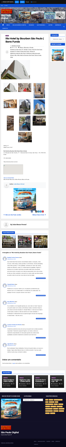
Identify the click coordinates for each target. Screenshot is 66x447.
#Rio (15, 55)
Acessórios (60, 404)
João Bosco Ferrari (16, 45)
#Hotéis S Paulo (28, 49)
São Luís (22, 241)
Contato (6, 5)
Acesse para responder (40, 278)
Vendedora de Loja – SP (56, 380)
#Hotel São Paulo (24, 51)
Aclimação (47, 406)
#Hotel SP (32, 51)
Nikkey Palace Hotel (38, 215)
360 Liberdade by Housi (58, 399)
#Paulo (12, 55)
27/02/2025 (55, 383)
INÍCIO (8, 25)
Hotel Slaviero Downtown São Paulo (8, 241)
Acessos (56, 404)
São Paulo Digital (10, 432)
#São (11, 57)
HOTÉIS (50, 25)
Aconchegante (59, 406)
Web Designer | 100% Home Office (8, 381)
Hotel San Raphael (38, 240)
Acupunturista (61, 408)
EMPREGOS (58, 25)
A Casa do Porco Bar (49, 404)
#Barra (21, 47)
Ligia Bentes (10, 343)
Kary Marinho (10, 301)
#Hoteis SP (13, 51)
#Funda (31, 47)
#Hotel (18, 51)
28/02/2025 (39, 383)
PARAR (22, 1)
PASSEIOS (31, 25)
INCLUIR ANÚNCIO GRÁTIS (19, 25)
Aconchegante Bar (49, 408)
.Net (46, 399)
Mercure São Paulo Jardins (13, 215)
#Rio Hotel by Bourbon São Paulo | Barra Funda (29, 55)
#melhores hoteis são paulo (33, 53)
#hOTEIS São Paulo (37, 49)
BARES (53, 441)
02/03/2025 (7, 383)
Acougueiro (55, 408)
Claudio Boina (10, 284)
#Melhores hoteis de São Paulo (18, 53)
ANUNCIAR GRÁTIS (41, 441)
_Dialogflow (52, 413)
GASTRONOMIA (41, 25)
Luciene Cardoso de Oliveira (14, 324)
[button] (64, 26)
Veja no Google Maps (9, 177)
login (14, 363)
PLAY (17, 1)
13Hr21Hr (51, 399)
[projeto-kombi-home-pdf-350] (24, 199)
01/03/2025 (23, 383)
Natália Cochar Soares (13, 257)
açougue (47, 413)
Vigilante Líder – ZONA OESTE (24, 380)
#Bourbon (26, 47)
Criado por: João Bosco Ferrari (7, 442)
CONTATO (5, 28)
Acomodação (53, 406)
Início (2, 5)
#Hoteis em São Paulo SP (16, 49)
